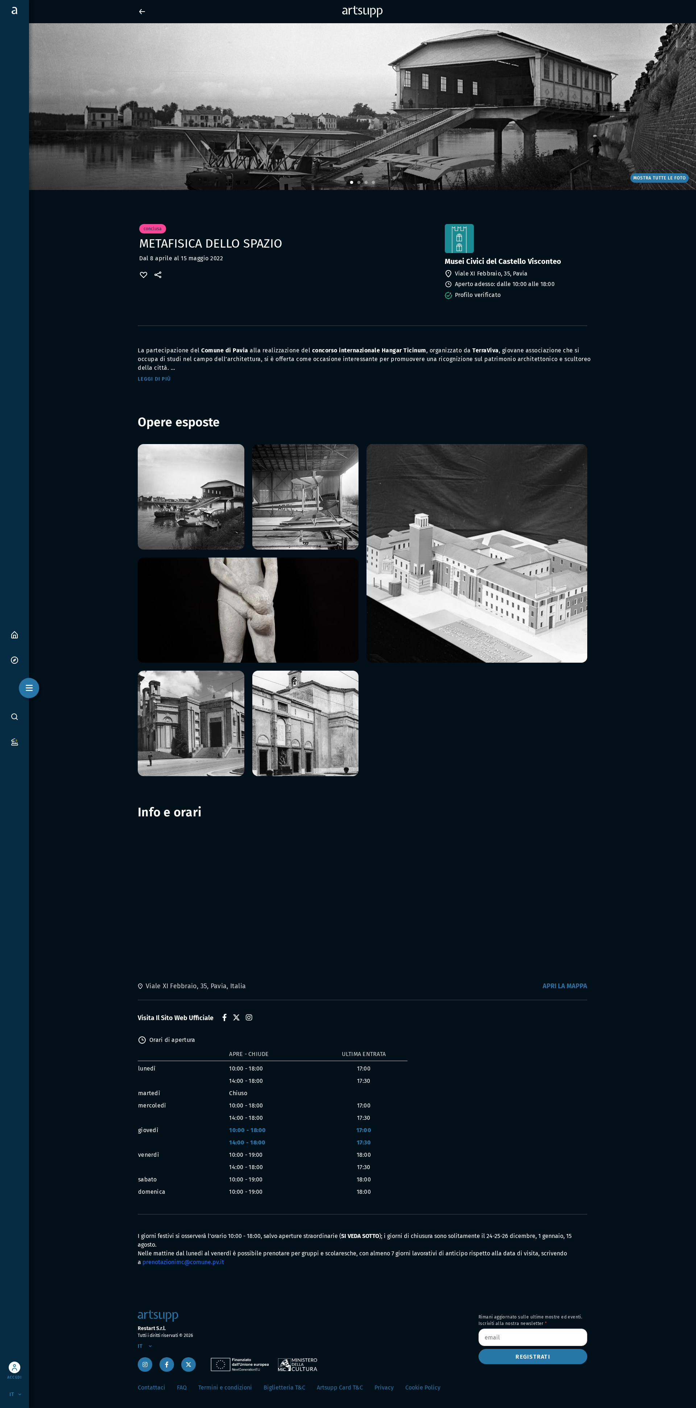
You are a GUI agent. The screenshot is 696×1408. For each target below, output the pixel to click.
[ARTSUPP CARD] (14, 741)
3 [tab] (366, 182)
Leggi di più (154, 379)
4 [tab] (373, 182)
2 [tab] (358, 182)
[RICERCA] (14, 716)
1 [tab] (351, 182)
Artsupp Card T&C (340, 1387)
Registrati (532, 1356)
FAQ (182, 1387)
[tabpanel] (348, 106)
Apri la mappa (565, 986)
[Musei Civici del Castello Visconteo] (515, 238)
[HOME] (14, 634)
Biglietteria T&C (284, 1387)
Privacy (384, 1387)
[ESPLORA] (14, 659)
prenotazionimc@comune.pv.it (183, 1262)
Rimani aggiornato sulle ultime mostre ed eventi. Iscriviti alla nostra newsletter (530, 1320)
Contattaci (151, 1387)
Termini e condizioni (225, 1387)
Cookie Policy (422, 1387)
